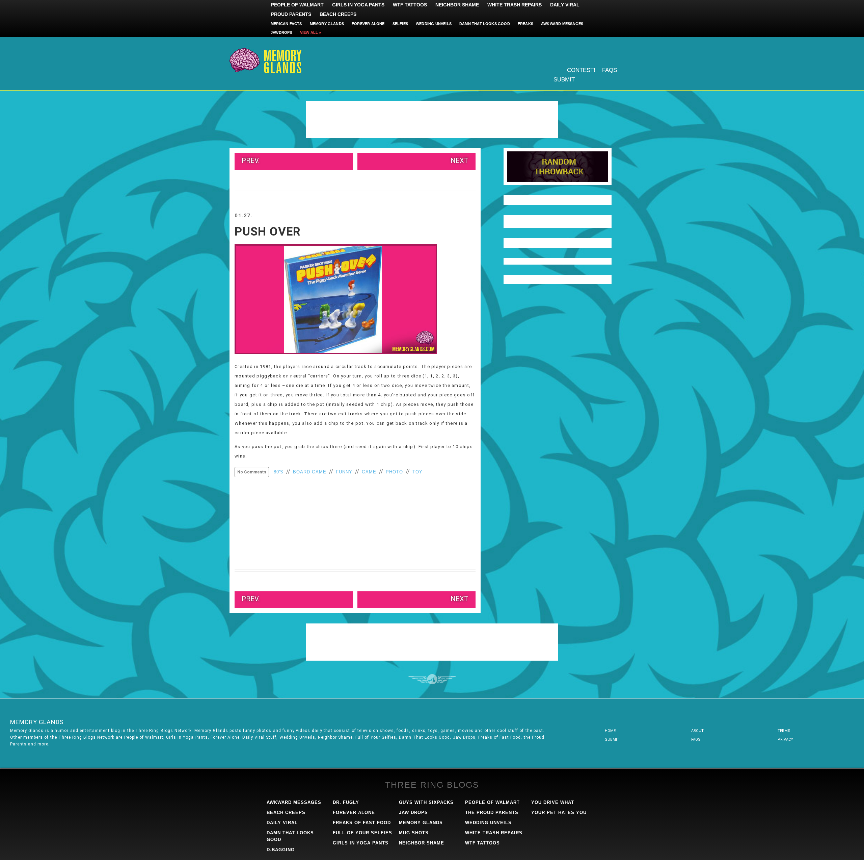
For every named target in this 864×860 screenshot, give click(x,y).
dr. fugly (346, 802)
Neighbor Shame (457, 4)
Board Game (309, 471)
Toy (417, 471)
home (610, 731)
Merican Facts (286, 24)
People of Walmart (297, 4)
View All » (310, 32)
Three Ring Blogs (432, 784)
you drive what (552, 802)
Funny (344, 471)
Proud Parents (291, 14)
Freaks (525, 24)
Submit (564, 79)
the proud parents (491, 812)
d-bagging (281, 849)
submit (612, 739)
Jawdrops (281, 32)
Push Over (268, 232)
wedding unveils (488, 822)
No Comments (251, 472)
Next (459, 160)
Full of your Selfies (362, 832)
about (697, 731)
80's (279, 471)
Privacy (785, 739)
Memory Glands (327, 24)
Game (369, 471)
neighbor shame (421, 842)
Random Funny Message (557, 166)
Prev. (251, 160)
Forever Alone (368, 24)
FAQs (609, 70)
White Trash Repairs (514, 4)
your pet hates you (559, 812)
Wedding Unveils (434, 24)
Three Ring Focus (432, 679)
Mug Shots (414, 832)
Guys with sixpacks (426, 802)
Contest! (581, 70)
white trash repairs (493, 832)
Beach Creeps (338, 14)
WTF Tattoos (410, 4)
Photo (394, 471)
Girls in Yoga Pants (358, 4)
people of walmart (492, 802)
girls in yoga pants (360, 842)
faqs (696, 739)
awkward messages (294, 802)
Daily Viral (564, 4)
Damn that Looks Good (484, 24)
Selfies (400, 24)
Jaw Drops (413, 812)
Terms (784, 731)
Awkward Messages (562, 24)
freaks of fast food (362, 822)
